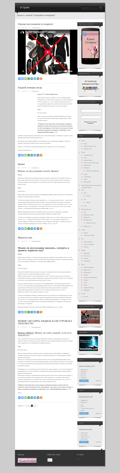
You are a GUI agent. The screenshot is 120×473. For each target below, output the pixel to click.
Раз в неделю (84, 377)
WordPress (35, 469)
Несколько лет (84, 402)
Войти (25, 469)
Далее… (20, 392)
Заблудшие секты (88, 148)
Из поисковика (84, 435)
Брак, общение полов (86, 209)
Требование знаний (88, 155)
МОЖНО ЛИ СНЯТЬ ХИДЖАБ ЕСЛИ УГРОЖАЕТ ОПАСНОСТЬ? (45, 322)
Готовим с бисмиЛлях (89, 244)
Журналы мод (25, 237)
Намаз (85, 193)
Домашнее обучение (91, 223)
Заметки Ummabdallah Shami (90, 277)
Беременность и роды (89, 214)
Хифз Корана (87, 167)
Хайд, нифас (87, 253)
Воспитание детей (88, 220)
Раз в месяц (83, 373)
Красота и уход (87, 256)
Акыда (83, 140)
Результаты (98, 380)
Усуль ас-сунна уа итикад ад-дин (91, 162)
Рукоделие (86, 247)
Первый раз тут (84, 369)
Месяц (82, 406)
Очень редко (84, 371)
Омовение (88, 196)
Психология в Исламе (89, 267)
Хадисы (85, 174)
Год (82, 404)
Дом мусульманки (88, 241)
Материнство (87, 217)
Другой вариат (84, 439)
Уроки (85, 157)
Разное (83, 264)
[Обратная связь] (50, 461)
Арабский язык (87, 165)
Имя (82, 108)
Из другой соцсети (85, 437)
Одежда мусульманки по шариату (35, 23)
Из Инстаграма (84, 433)
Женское (83, 250)
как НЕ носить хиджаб (89, 235)
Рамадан (88, 202)
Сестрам (23, 7)
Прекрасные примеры (89, 287)
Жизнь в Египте (87, 270)
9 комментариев (35, 91)
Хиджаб (83, 229)
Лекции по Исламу (88, 160)
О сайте (83, 293)
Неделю (82, 410)
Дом (83, 238)
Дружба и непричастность (90, 146)
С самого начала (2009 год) (87, 408)
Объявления (86, 290)
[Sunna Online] (88, 350)
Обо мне (86, 296)
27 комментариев (36, 27)
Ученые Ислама (87, 176)
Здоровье (86, 258)
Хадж (85, 205)
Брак (85, 212)
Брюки (21, 164)
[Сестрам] (27, 462)
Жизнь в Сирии (87, 272)
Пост (85, 199)
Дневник (86, 275)
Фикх (83, 190)
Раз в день (83, 375)
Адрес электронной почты (87, 115)
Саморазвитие (87, 261)
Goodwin (102, 469)
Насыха (85, 285)
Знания (83, 152)
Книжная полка (87, 181)
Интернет (86, 280)
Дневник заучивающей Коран (92, 170)
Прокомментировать (36, 241)
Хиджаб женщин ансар (30, 87)
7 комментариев (35, 167)
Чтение (85, 179)
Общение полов (87, 226)
